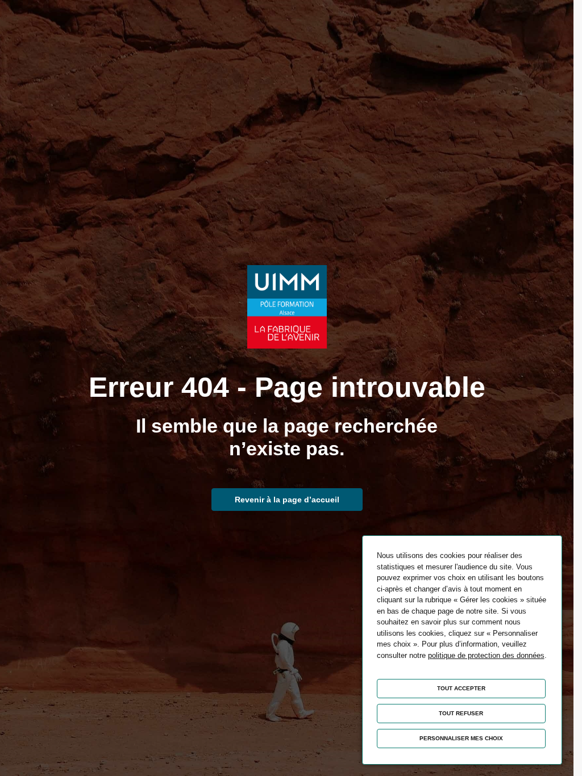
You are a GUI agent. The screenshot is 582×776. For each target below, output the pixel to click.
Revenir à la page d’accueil (287, 499)
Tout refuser (461, 713)
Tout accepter (461, 688)
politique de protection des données (486, 655)
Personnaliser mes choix (461, 738)
